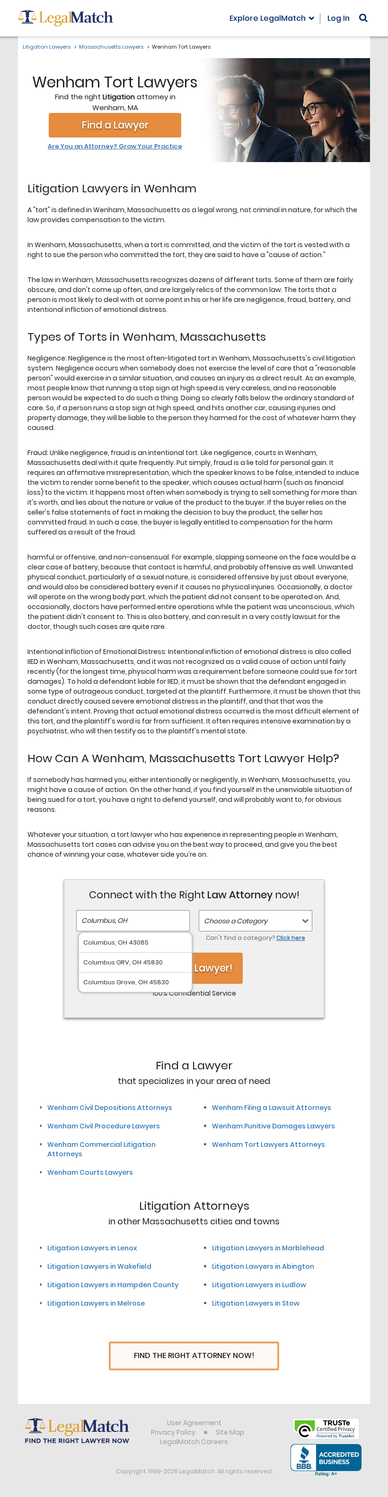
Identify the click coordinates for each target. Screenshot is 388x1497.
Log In (338, 18)
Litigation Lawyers (47, 47)
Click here (290, 938)
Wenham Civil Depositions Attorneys (109, 1107)
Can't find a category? (255, 938)
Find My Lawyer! (194, 968)
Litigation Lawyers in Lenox (92, 1248)
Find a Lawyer (115, 125)
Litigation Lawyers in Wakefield (99, 1266)
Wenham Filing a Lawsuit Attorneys (271, 1107)
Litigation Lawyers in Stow (256, 1303)
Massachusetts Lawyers (111, 47)
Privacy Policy (173, 1432)
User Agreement (194, 1423)
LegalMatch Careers (194, 1441)
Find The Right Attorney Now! (194, 1355)
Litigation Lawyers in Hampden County (112, 1285)
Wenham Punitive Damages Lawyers (273, 1126)
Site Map (230, 1432)
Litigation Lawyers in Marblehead (268, 1248)
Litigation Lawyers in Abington (263, 1266)
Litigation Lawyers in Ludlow (259, 1285)
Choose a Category (235, 921)
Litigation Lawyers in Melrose (96, 1303)
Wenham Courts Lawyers (90, 1172)
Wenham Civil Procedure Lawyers (103, 1126)
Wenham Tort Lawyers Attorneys (268, 1144)
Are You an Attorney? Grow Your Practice (115, 146)
